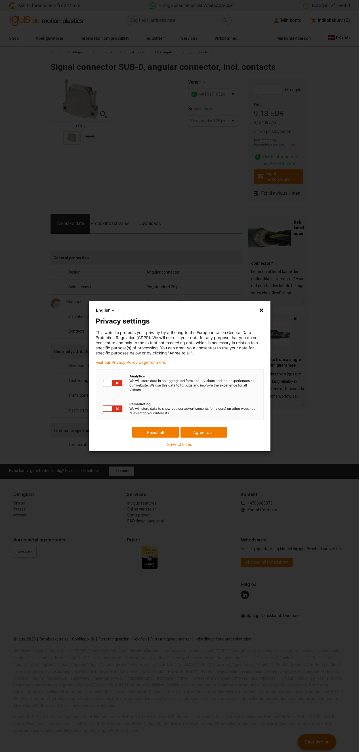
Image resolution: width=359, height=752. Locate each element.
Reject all (155, 432)
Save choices (179, 444)
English (103, 310)
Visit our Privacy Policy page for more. (131, 362)
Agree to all (203, 432)
